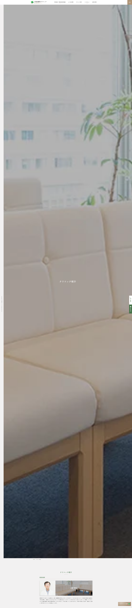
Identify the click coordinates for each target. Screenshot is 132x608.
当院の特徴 (94, 2)
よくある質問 (70, 2)
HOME (34, 559)
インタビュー (87, 2)
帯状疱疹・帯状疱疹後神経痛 (60, 2)
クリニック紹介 (79, 2)
